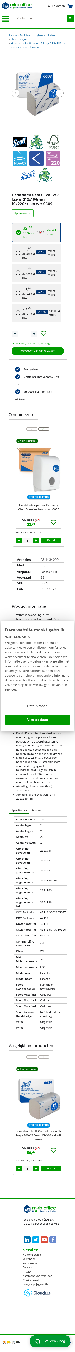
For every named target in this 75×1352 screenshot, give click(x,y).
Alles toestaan (37, 720)
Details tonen (37, 706)
